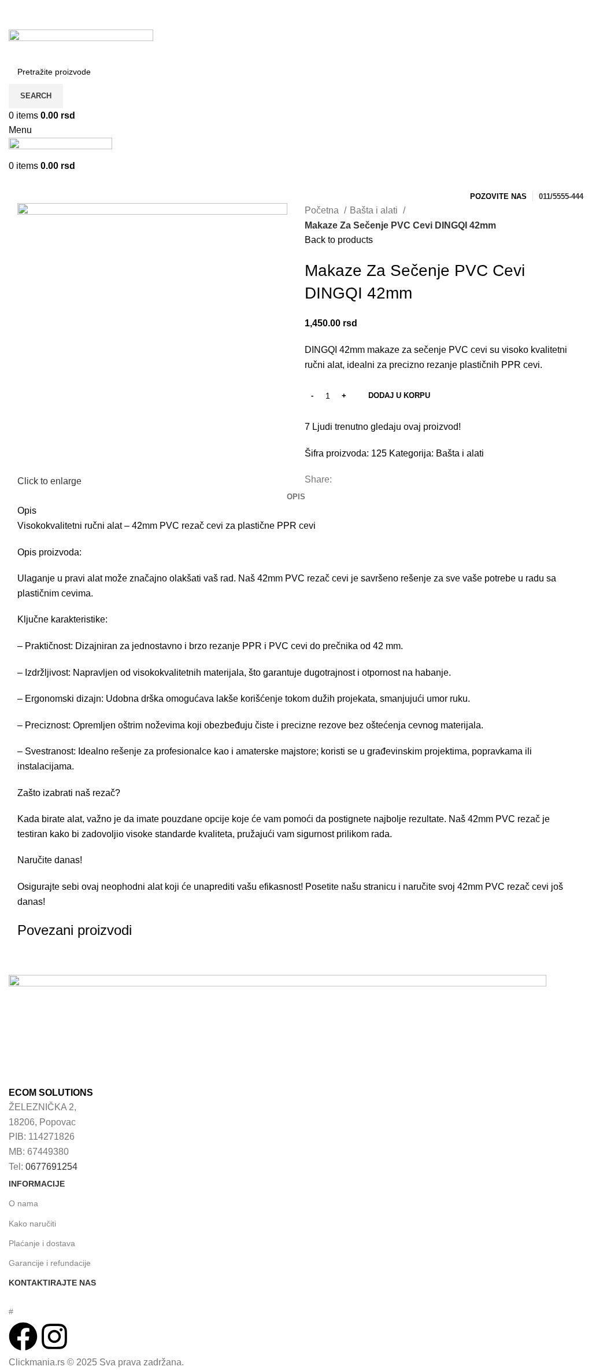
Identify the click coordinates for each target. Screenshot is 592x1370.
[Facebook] (23, 1336)
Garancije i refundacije (50, 1263)
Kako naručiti (32, 1223)
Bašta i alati (375, 210)
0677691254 (51, 1167)
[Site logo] (81, 44)
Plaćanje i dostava (42, 1243)
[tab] (296, 497)
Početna (323, 210)
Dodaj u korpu (399, 395)
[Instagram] (54, 1336)
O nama (23, 1203)
